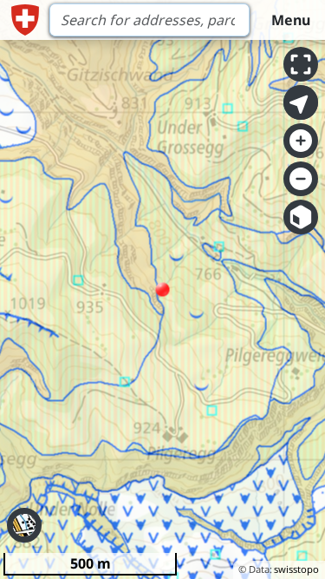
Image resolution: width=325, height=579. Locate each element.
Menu (290, 20)
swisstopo (296, 569)
